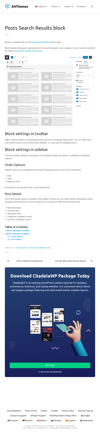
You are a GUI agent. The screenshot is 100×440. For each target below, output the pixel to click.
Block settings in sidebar (18, 234)
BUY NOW (50, 365)
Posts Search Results (39, 42)
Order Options (17, 237)
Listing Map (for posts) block (70, 261)
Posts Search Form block (30, 261)
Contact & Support (18, 415)
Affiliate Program (38, 415)
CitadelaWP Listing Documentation (33, 248)
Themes (54, 6)
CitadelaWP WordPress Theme (63, 428)
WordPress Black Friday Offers (63, 415)
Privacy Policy (68, 411)
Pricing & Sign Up (85, 411)
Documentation (14, 411)
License (44, 411)
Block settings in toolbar (18, 230)
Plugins (67, 6)
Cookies (54, 411)
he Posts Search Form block (29, 51)
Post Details (16, 239)
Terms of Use (31, 411)
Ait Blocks (81, 6)
